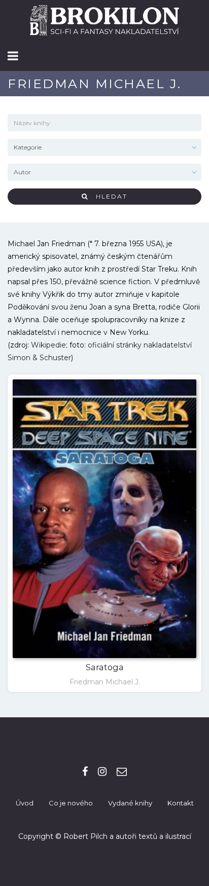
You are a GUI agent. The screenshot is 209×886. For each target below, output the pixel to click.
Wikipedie (48, 345)
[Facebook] (85, 771)
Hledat (107, 196)
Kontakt (180, 803)
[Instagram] (102, 771)
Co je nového (71, 803)
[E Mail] (122, 771)
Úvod (24, 803)
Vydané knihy (130, 803)
